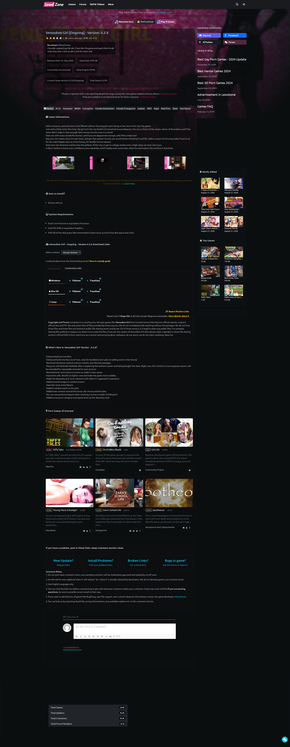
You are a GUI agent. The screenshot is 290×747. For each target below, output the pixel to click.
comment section (168, 93)
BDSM (77, 108)
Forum (82, 4)
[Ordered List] (93, 636)
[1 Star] (47, 38)
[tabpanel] (119, 290)
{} (114, 636)
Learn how (129, 183)
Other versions (53, 252)
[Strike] (89, 636)
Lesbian (141, 108)
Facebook (233, 35)
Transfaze (94, 280)
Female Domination (104, 108)
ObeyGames (65, 45)
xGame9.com (164, 12)
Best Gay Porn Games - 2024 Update (221, 59)
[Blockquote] (102, 636)
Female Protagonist (125, 108)
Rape (156, 108)
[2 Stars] (50, 38)
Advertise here (124, 22)
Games (72, 4)
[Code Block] (106, 636)
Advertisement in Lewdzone (216, 94)
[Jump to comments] (285, 739)
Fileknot (76, 280)
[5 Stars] (60, 38)
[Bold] (76, 636)
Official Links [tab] (54, 268)
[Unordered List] (98, 636)
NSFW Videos (97, 4)
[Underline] (85, 636)
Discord (206, 35)
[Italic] (81, 636)
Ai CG (58, 108)
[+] (118, 636)
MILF (149, 108)
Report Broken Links (179, 311)
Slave (175, 108)
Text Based (185, 108)
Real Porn (165, 108)
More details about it (178, 316)
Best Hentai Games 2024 (213, 71)
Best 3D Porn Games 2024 (215, 83)
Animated (67, 108)
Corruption (88, 108)
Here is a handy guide (99, 261)
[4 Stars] (57, 38)
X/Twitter (207, 42)
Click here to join (147, 96)
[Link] (110, 636)
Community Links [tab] (73, 268)
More (111, 4)
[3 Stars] (53, 38)
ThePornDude (146, 21)
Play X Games (165, 22)
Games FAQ (205, 106)
